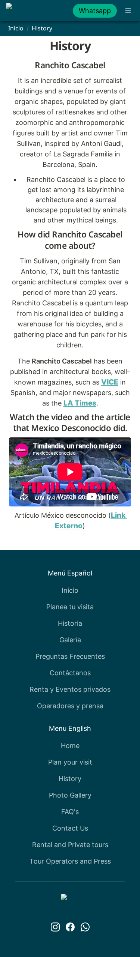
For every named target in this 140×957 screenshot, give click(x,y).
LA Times (79, 403)
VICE (109, 382)
